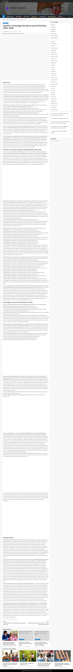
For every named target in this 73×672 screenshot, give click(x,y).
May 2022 (53, 92)
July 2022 (53, 88)
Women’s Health (9, 16)
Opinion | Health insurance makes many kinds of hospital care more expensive (41, 643)
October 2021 (54, 107)
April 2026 (53, 41)
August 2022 (53, 86)
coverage (6, 619)
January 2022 (53, 101)
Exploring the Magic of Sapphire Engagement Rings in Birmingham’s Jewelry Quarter (62, 664)
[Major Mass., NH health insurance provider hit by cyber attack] (26, 636)
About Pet (53, 24)
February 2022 (54, 99)
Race (16, 619)
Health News (18, 16)
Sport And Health (52, 16)
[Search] (69, 16)
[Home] (3, 16)
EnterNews (44, 670)
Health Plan (26, 16)
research (24, 592)
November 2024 (54, 48)
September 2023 (54, 60)
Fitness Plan (34, 16)
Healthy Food (42, 16)
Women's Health (54, 38)
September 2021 (54, 109)
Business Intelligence (55, 140)
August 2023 (53, 62)
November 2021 (54, 105)
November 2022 (54, 79)
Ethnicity (10, 619)
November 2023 (54, 56)
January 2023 (53, 75)
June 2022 (53, 90)
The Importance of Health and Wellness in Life (60, 118)
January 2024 (53, 52)
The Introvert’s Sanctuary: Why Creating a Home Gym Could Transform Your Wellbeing (44, 664)
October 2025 (54, 43)
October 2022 (54, 82)
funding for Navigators (34, 565)
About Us (60, 16)
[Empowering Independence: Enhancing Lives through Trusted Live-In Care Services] (10, 636)
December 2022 (54, 77)
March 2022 (53, 96)
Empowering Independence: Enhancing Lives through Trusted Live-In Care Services (9, 643)
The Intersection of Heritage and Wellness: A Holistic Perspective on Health (10, 664)
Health (13, 619)
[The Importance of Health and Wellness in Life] (28, 656)
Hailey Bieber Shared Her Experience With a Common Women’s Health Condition (38, 623)
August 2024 (53, 50)
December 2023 (54, 54)
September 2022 (54, 84)
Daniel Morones (6, 31)
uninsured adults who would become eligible (19, 576)
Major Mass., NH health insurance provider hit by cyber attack (25, 643)
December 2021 (54, 103)
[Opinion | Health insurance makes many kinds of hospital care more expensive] (42, 636)
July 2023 (53, 65)
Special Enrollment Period (21, 295)
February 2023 (54, 73)
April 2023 (53, 69)
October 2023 (54, 58)
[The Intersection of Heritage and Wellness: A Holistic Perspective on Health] (10, 656)
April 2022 (53, 94)
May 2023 (53, 67)
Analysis (43, 550)
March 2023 (53, 71)
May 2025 (53, 45)
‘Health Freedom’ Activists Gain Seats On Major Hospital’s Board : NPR (14, 623)
